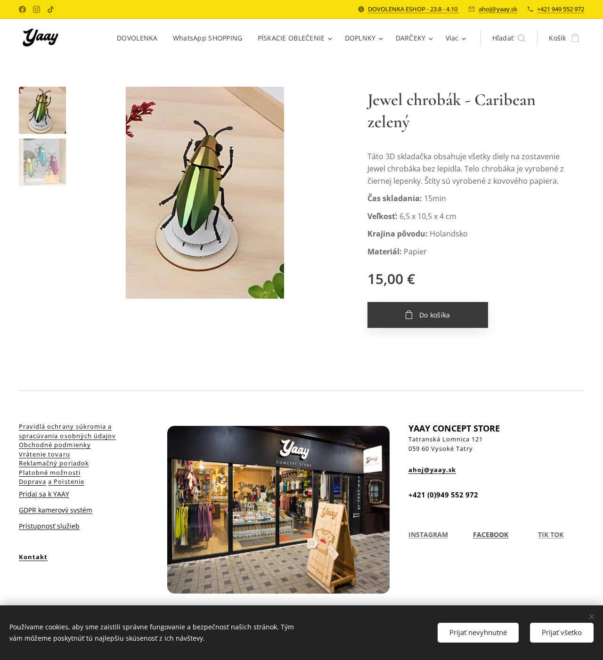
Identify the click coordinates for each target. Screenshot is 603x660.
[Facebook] (22, 9)
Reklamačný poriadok (54, 463)
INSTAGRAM (428, 534)
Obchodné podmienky (55, 444)
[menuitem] (139, 38)
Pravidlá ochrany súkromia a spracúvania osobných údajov (67, 431)
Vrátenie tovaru (44, 454)
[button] (509, 38)
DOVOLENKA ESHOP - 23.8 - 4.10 (413, 9)
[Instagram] (36, 9)
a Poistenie (66, 481)
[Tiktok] (51, 9)
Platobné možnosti (50, 472)
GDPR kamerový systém (55, 509)
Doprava (32, 481)
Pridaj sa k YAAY (44, 493)
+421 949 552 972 (560, 9)
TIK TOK (550, 534)
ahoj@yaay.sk (498, 9)
